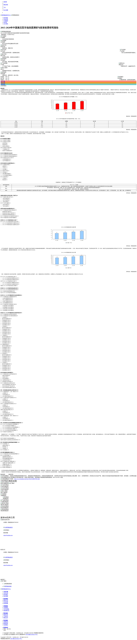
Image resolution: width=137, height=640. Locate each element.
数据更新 (5, 623)
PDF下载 (3, 81)
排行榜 (5, 22)
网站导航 (5, 4)
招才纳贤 (5, 596)
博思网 (5, 1)
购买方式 (5, 600)
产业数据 (5, 20)
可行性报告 (6, 609)
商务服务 (5, 613)
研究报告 (5, 17)
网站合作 (5, 617)
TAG (4, 7)
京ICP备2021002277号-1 (32, 634)
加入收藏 (5, 10)
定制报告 (5, 606)
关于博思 (5, 23)
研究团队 (5, 594)
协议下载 (3, 82)
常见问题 (5, 601)
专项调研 (5, 607)
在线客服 (3, 84)
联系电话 (5, 627)
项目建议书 (6, 610)
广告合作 (5, 616)
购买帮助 (5, 598)
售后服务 (5, 620)
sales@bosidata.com (8, 535)
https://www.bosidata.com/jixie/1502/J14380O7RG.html (27, 478)
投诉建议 (5, 624)
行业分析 (5, 19)
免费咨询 (5, 621)
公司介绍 (5, 591)
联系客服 (5, 603)
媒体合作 (5, 614)
